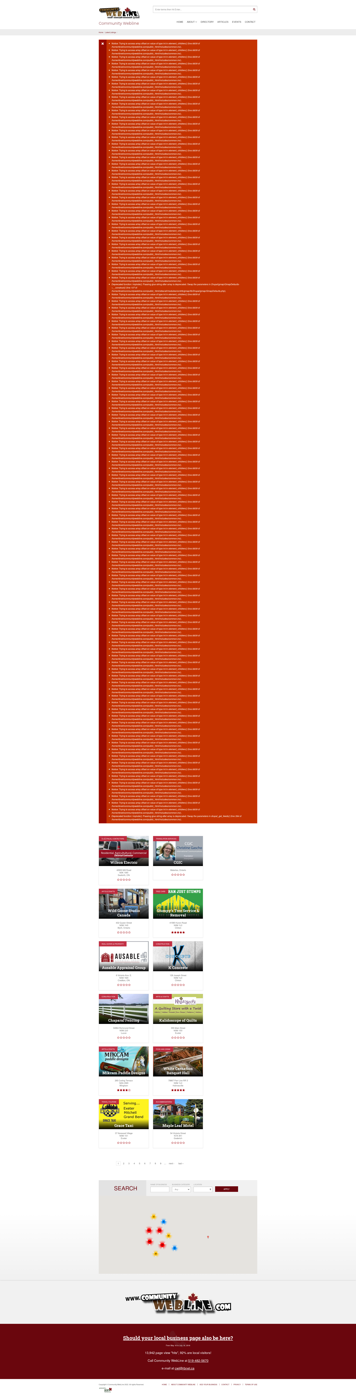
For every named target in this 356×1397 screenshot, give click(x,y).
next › (171, 1163)
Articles (222, 21)
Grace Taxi (123, 1125)
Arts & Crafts (108, 891)
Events (236, 21)
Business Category (181, 1184)
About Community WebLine (183, 1384)
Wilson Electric (123, 862)
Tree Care (160, 891)
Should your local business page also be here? (178, 1338)
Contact (250, 21)
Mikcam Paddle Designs (123, 1073)
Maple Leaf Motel (178, 1125)
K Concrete (178, 968)
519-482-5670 (198, 1360)
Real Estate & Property (113, 944)
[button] (208, 1237)
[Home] (119, 13)
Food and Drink (163, 1049)
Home (180, 21)
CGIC (178, 862)
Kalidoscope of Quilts (178, 1020)
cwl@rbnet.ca (184, 1368)
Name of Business (158, 1184)
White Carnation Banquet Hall (178, 1070)
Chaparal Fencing (123, 1020)
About (191, 21)
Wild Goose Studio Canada (124, 913)
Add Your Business (208, 1384)
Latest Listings (110, 32)
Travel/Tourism (109, 1102)
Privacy (237, 1384)
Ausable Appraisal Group (124, 968)
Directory (207, 21)
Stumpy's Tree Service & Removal (178, 913)
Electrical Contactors (113, 838)
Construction (162, 944)
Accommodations (164, 1102)
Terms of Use (251, 1384)
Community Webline (119, 23)
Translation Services (166, 838)
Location (198, 1184)
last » (181, 1163)
